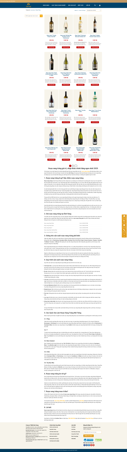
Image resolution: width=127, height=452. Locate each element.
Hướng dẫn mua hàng (54, 438)
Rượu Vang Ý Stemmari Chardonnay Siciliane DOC (80, 73)
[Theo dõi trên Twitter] (89, 445)
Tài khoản (73, 427)
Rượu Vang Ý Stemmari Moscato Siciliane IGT (80, 36)
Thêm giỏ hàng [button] (51, 47)
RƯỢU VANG (46, 5)
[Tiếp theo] (75, 166)
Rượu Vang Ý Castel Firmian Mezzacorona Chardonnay (66, 112)
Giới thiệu (73, 429)
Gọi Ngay (124, 231)
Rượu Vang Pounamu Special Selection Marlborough (66, 149)
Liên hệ (88, 5)
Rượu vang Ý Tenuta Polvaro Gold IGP (51, 36)
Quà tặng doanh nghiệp (54, 440)
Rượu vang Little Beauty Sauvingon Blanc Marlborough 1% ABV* (94, 149)
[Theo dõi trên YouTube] (93, 445)
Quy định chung (53, 429)
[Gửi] (41, 16)
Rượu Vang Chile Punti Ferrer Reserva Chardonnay (95, 74)
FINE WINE (73, 438)
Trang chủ (28, 10)
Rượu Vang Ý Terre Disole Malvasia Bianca (95, 111)
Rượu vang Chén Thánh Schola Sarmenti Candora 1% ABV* (51, 74)
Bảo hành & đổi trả (53, 436)
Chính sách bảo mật (54, 427)
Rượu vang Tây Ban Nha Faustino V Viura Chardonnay (65, 37)
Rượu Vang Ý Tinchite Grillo (80, 111)
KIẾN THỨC (80, 5)
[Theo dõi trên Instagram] (87, 445)
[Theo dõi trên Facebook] (84, 445)
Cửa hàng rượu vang (75, 431)
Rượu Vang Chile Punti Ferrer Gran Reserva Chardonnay (51, 112)
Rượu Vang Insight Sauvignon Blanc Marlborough (80, 149)
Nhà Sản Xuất (72, 5)
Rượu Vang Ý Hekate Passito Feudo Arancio (95, 36)
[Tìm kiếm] (95, 5)
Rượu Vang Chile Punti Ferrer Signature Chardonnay (66, 74)
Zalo (124, 222)
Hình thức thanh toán (54, 431)
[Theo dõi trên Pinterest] (91, 445)
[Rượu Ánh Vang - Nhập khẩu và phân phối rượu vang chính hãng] (33, 5)
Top (124, 236)
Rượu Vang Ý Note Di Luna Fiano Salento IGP (51, 148)
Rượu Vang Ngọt (74, 436)
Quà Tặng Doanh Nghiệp (59, 5)
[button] (100, 5)
